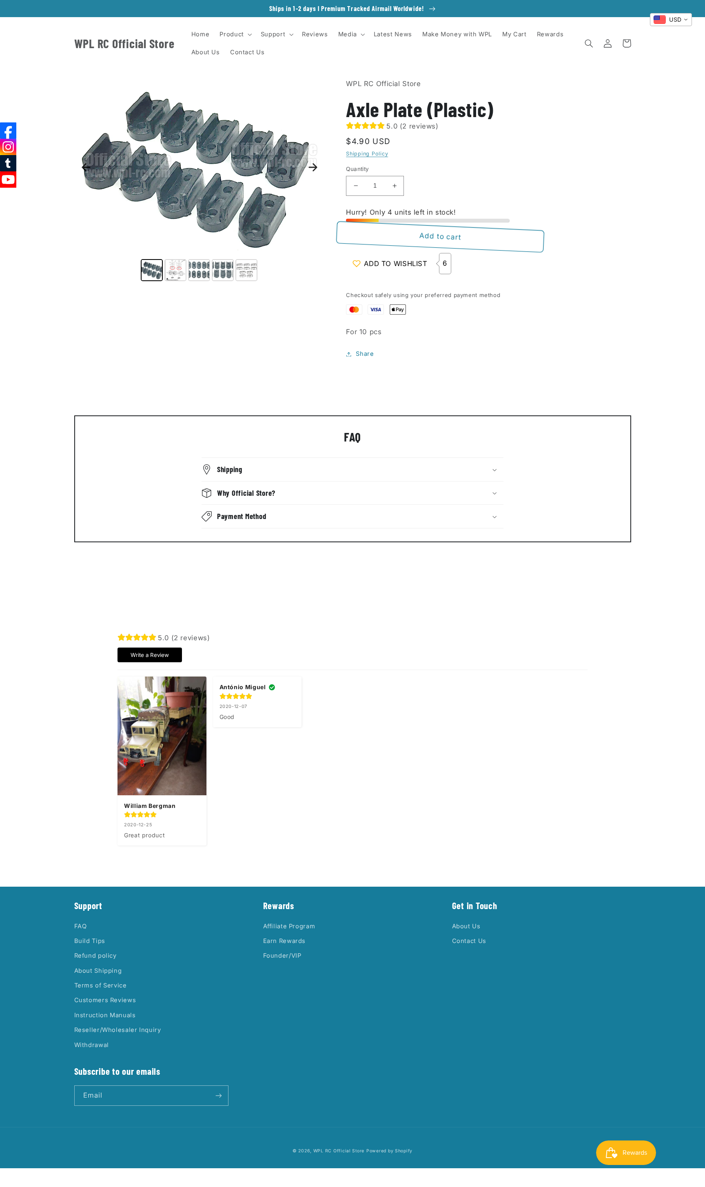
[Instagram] (8, 147)
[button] (235, 34)
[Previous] (86, 167)
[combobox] (671, 19)
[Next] (313, 167)
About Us (466, 926)
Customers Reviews (105, 1000)
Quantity (357, 169)
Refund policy (95, 955)
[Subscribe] (218, 1095)
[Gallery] (199, 181)
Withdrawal (91, 1045)
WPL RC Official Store (338, 1151)
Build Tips (89, 941)
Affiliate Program (289, 926)
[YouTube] (8, 179)
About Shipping (98, 970)
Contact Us (469, 941)
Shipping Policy (367, 154)
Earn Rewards (284, 941)
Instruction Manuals (105, 1015)
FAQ (80, 926)
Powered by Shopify (389, 1151)
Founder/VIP (282, 955)
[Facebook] (8, 130)
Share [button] (365, 353)
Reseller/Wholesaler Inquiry (117, 1030)
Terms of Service (100, 985)
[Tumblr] (8, 163)
